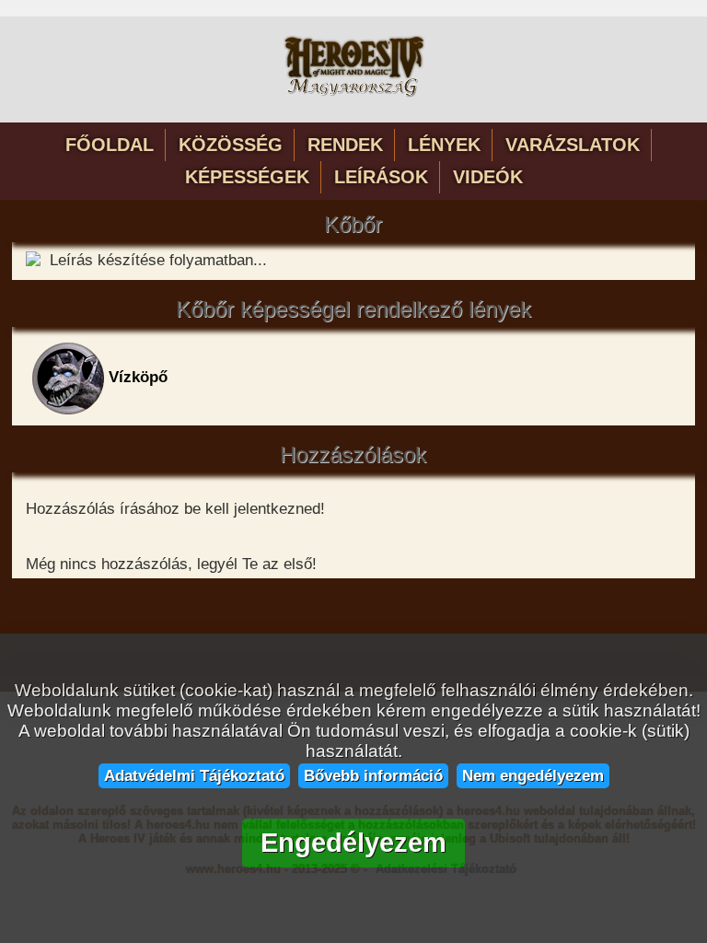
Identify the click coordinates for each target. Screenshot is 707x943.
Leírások (381, 177)
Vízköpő (136, 377)
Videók (488, 177)
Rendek (345, 144)
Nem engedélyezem (533, 775)
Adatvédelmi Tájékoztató (194, 775)
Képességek (247, 177)
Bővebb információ (373, 775)
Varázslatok (572, 144)
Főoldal (109, 144)
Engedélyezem (353, 842)
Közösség (231, 144)
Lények (444, 144)
